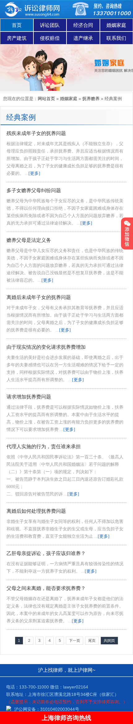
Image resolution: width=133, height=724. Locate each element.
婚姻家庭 (116, 25)
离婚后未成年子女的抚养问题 (38, 297)
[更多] (34, 173)
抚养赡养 (91, 98)
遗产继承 (83, 38)
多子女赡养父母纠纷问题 (33, 190)
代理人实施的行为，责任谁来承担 (43, 446)
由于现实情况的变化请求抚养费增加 (46, 347)
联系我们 (116, 38)
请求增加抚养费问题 (28, 396)
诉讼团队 (50, 25)
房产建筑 (17, 38)
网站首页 (46, 98)
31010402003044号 (59, 709)
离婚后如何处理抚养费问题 (36, 511)
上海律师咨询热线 (66, 717)
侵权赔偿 (50, 38)
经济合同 (83, 25)
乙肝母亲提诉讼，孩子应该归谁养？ (46, 553)
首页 (17, 25)
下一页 (74, 640)
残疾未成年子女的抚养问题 (36, 133)
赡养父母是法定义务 (28, 240)
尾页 (92, 640)
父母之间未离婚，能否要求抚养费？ (46, 588)
